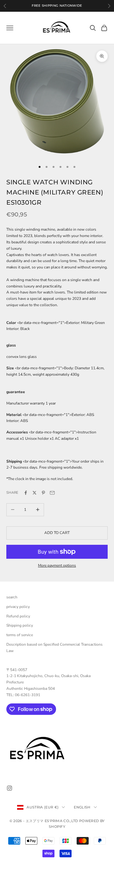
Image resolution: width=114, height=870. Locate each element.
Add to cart (57, 532)
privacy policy (18, 606)
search (11, 597)
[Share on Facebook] (25, 492)
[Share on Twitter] (34, 492)
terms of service (19, 634)
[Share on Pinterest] (43, 492)
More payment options (57, 565)
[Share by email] (52, 492)
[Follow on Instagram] (9, 788)
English (82, 807)
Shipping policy (19, 625)
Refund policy (18, 616)
